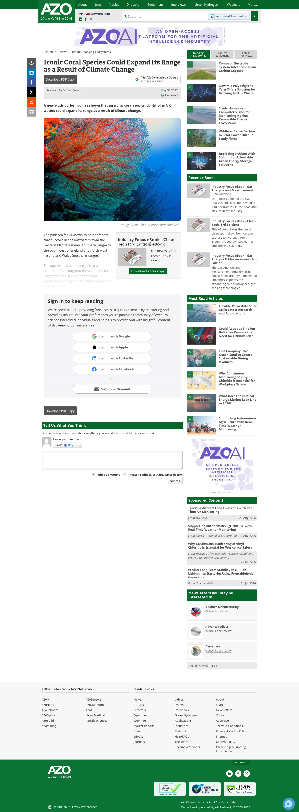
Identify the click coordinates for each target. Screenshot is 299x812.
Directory (140, 710)
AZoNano (48, 705)
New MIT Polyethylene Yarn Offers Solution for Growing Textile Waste (237, 89)
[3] (201, 115)
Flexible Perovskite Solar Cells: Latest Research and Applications (238, 309)
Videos (179, 699)
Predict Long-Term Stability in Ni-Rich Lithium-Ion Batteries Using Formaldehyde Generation (221, 573)
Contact (221, 715)
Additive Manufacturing (222, 607)
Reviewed (171, 95)
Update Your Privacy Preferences (74, 807)
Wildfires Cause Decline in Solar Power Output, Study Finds (237, 135)
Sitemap (221, 736)
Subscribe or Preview (218, 611)
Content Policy (225, 742)
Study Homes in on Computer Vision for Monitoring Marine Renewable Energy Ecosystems (234, 115)
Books (138, 731)
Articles (139, 705)
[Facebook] (31, 82)
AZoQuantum (95, 705)
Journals (139, 742)
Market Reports (144, 726)
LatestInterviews (246, 54)
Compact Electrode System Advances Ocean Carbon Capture (237, 67)
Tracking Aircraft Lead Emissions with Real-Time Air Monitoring (221, 510)
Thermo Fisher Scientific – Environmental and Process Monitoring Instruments (220, 556)
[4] (201, 138)
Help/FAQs (182, 736)
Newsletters (224, 710)
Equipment (141, 715)
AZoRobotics (50, 710)
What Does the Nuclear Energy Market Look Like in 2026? (237, 399)
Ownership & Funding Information (231, 749)
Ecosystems (103, 52)
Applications (183, 721)
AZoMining (49, 726)
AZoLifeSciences (96, 721)
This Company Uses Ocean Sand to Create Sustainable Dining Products (235, 356)
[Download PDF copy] (31, 63)
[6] (201, 425)
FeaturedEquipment (222, 54)
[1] (201, 70)
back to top (240, 762)
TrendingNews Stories (198, 54)
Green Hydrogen (186, 715)
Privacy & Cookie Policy (231, 731)
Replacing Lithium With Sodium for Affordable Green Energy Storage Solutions (237, 159)
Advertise (222, 721)
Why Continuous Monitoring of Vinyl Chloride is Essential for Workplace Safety (237, 378)
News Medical (95, 715)
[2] (201, 92)
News (63, 52)
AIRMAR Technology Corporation (216, 536)
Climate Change (81, 52)
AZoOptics (49, 715)
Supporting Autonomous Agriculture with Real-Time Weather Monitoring (237, 423)
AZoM (45, 699)
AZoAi (89, 710)
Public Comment (108, 475)
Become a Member (187, 747)
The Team (181, 742)
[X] (31, 92)
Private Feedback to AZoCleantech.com (155, 475)
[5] (201, 160)
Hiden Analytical (206, 583)
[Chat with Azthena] (289, 804)
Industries (182, 726)
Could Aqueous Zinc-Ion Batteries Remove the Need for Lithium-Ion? (237, 332)
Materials (181, 731)
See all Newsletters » (203, 666)
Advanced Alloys (217, 627)
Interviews (182, 710)
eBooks (138, 736)
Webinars (140, 721)
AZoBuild (48, 721)
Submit (175, 481)
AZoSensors (93, 699)
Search (220, 705)
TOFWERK (202, 518)
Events (179, 705)
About (220, 699)
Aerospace (212, 646)
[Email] (31, 112)
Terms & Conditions (229, 726)
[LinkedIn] (31, 72)
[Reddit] (31, 102)
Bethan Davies (72, 90)
